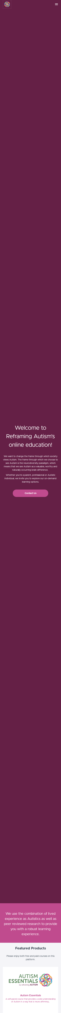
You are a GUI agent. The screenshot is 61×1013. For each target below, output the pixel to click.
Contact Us (30, 493)
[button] (56, 4)
